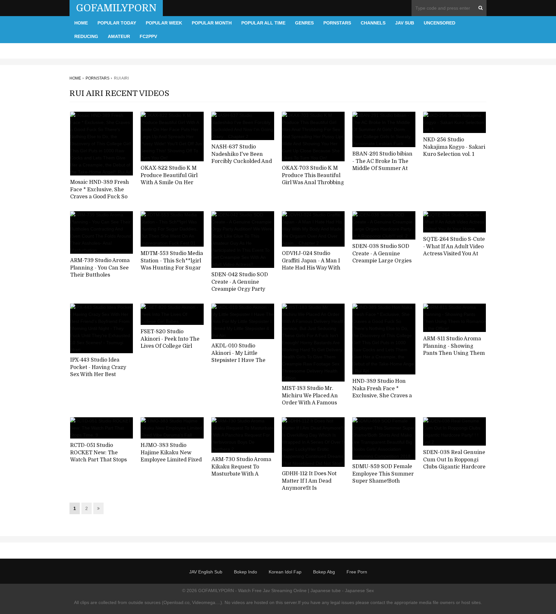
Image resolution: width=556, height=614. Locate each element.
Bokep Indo (245, 571)
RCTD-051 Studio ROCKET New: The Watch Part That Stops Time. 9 (98, 456)
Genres (304, 22)
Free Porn (357, 571)
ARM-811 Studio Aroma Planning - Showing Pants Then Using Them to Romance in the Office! (454, 353)
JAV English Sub (205, 571)
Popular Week (164, 22)
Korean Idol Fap (285, 571)
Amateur (119, 36)
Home (81, 22)
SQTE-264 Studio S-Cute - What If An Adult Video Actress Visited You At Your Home (454, 250)
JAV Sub (404, 22)
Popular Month (212, 22)
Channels (373, 22)
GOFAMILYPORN (116, 8)
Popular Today (116, 22)
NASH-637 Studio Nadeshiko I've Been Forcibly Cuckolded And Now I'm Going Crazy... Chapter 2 (241, 161)
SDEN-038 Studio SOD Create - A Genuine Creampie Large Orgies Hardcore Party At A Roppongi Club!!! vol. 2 (382, 261)
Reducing (86, 36)
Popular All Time (263, 22)
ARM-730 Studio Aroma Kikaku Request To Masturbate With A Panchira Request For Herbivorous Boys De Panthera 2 (241, 478)
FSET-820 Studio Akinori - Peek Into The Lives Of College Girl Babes (170, 342)
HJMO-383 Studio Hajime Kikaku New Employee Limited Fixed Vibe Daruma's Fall (171, 456)
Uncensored (439, 22)
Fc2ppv (148, 36)
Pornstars (337, 22)
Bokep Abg (324, 571)
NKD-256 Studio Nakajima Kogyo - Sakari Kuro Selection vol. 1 (454, 147)
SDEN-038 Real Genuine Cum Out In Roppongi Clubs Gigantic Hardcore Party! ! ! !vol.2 (454, 463)
